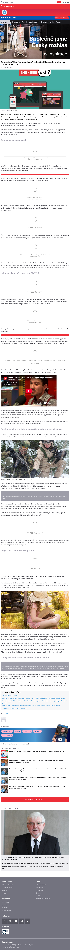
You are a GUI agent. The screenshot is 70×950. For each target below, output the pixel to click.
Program (16, 22)
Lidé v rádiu (40, 890)
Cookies (4, 945)
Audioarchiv (34, 22)
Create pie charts (35, 363)
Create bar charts (35, 228)
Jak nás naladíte (41, 885)
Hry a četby (6, 731)
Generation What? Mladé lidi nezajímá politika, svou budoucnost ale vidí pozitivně (31, 705)
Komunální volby (7, 887)
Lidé (52, 22)
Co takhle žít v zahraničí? (35, 227)
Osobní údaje (12, 945)
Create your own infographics (35, 159)
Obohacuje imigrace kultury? (35, 291)
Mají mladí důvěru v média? (35, 532)
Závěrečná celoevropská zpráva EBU (15, 708)
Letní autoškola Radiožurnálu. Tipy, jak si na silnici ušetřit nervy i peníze (36, 751)
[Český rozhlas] (7, 2)
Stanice (4, 890)
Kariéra (38, 893)
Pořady (25, 22)
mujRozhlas (5, 727)
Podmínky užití (22, 945)
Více (58, 22)
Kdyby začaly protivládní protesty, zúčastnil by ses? (35, 255)
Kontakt (38, 896)
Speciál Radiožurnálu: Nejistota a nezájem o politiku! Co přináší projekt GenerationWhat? (34, 698)
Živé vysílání (6, 735)
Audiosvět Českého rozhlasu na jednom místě (15, 744)
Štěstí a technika (35, 568)
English (31, 945)
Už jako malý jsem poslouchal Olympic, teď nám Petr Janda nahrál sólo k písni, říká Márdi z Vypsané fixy (35, 863)
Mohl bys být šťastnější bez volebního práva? (35, 158)
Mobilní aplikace (7, 910)
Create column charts (35, 322)
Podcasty (5, 908)
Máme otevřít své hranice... (35, 320)
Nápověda (39, 887)
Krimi (17, 731)
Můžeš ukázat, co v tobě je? (35, 197)
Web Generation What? (10, 695)
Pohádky (26, 731)
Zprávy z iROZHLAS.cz (10, 808)
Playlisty (44, 22)
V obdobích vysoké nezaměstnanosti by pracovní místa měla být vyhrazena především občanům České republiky (35, 361)
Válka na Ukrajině (7, 885)
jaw (7, 713)
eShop (4, 893)
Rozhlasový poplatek (43, 898)
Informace (5, 22)
